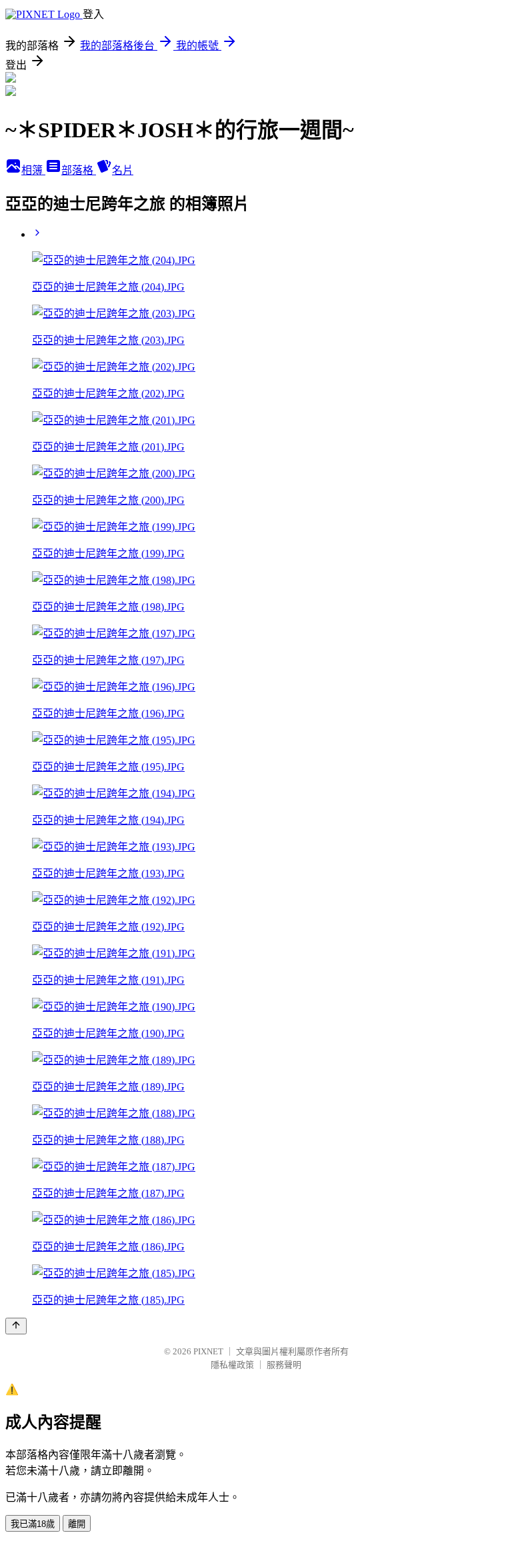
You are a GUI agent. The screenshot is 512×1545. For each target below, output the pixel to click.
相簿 (33, 170)
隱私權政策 (232, 1365)
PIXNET (208, 1351)
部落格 (78, 170)
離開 (76, 1524)
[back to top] (16, 1326)
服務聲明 (284, 1365)
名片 (122, 170)
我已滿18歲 (33, 1524)
